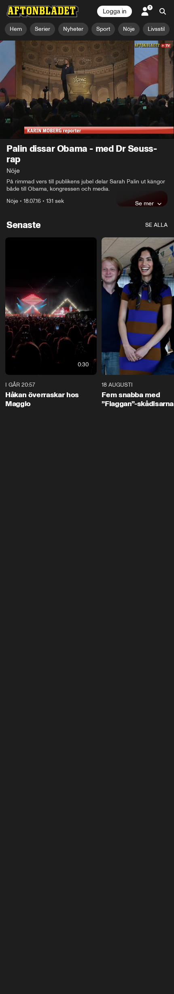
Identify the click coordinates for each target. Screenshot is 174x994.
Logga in (114, 11)
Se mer (144, 203)
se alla (156, 225)
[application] (87, 90)
